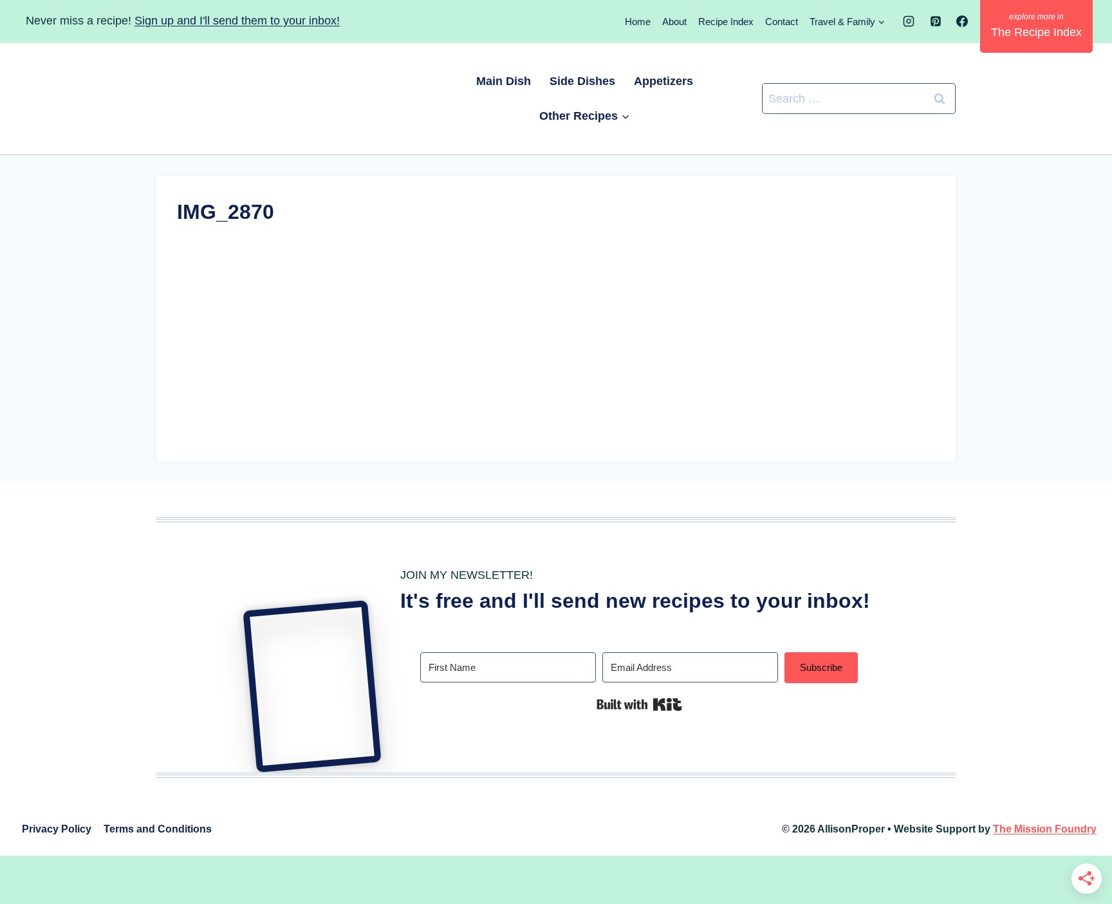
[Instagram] (908, 21)
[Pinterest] (935, 21)
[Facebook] (962, 21)
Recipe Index (726, 21)
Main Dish (503, 81)
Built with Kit (639, 704)
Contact (781, 21)
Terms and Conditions (158, 829)
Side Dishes (582, 81)
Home (638, 21)
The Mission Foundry (1045, 829)
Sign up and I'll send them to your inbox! (237, 20)
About (674, 21)
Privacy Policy (56, 829)
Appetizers (663, 81)
